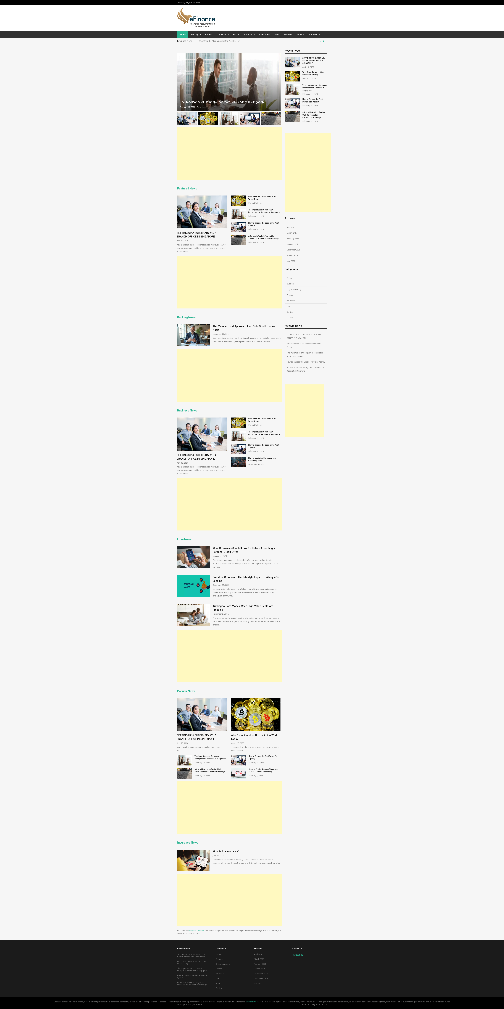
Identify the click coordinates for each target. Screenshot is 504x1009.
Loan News (184, 539)
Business (209, 34)
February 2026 (293, 238)
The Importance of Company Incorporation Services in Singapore (226, 41)
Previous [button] (321, 41)
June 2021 (291, 261)
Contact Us (314, 34)
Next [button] (323, 41)
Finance (222, 34)
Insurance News (187, 842)
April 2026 (291, 227)
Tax (234, 34)
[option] (263, 41)
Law (277, 34)
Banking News (186, 317)
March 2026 (292, 233)
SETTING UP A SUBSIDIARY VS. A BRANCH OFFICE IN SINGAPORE (313, 60)
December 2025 (293, 250)
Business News (187, 410)
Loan (289, 306)
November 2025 (293, 255)
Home (183, 34)
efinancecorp (321, 1004)
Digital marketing (294, 289)
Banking (195, 34)
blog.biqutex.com (196, 930)
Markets (288, 34)
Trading (290, 317)
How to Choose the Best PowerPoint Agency (209, 102)
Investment (264, 34)
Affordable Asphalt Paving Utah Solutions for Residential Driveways (313, 114)
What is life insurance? (226, 851)
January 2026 (292, 244)
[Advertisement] (229, 153)
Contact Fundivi (252, 1001)
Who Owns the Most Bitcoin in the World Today (304, 345)
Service (300, 34)
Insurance (247, 34)
